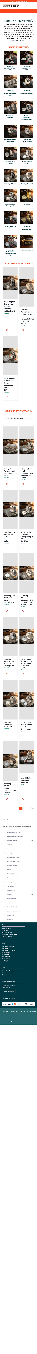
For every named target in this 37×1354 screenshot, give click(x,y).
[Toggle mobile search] (30, 5)
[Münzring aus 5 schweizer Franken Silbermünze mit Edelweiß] (10, 283)
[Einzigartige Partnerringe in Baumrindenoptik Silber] (10, 446)
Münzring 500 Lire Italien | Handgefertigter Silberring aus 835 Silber (27, 536)
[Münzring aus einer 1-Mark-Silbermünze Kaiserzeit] (26, 757)
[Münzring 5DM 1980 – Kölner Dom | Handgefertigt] (10, 573)
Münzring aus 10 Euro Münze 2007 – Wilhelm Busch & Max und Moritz (27, 663)
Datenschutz (15, 1011)
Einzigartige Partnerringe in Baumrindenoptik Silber (10, 472)
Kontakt (4, 975)
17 (30, 808)
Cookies (22, 1011)
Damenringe (6, 953)
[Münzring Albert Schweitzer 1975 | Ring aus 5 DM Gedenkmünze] (26, 573)
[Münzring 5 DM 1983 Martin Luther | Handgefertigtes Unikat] (10, 509)
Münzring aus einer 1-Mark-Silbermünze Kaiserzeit (26, 779)
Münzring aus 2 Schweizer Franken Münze (10, 724)
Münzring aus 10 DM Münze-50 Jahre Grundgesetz (9, 662)
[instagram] (7, 1021)
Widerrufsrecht (6, 987)
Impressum (5, 1011)
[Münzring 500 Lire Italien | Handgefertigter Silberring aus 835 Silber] (26, 509)
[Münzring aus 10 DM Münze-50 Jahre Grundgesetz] (10, 636)
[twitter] (16, 1021)
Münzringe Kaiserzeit (8, 951)
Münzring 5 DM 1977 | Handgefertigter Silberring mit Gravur (27, 473)
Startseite (4, 11)
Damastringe (6, 959)
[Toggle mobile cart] (26, 5)
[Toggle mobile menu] (33, 5)
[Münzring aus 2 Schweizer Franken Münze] (10, 700)
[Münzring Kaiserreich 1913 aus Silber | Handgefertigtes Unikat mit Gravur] (26, 287)
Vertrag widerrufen (9, 991)
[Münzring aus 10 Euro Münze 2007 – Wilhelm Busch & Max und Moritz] (26, 636)
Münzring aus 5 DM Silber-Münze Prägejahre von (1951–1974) (9, 384)
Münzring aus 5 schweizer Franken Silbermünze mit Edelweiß (9, 306)
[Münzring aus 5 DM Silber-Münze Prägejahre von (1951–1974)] (10, 355)
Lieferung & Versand (8, 985)
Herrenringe (6, 955)
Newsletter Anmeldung (9, 971)
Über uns (5, 973)
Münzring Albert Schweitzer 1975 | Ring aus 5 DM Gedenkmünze (27, 600)
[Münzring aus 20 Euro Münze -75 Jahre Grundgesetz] (26, 700)
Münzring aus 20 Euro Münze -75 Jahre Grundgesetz (26, 725)
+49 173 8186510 (7, 936)
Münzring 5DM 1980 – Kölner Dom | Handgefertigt (9, 598)
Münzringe (5, 949)
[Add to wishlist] (6, 330)
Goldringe (5, 961)
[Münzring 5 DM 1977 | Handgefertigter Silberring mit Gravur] (26, 446)
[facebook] (3, 1021)
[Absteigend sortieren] (30, 418)
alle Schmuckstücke (8, 946)
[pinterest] (11, 1021)
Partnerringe (6, 957)
